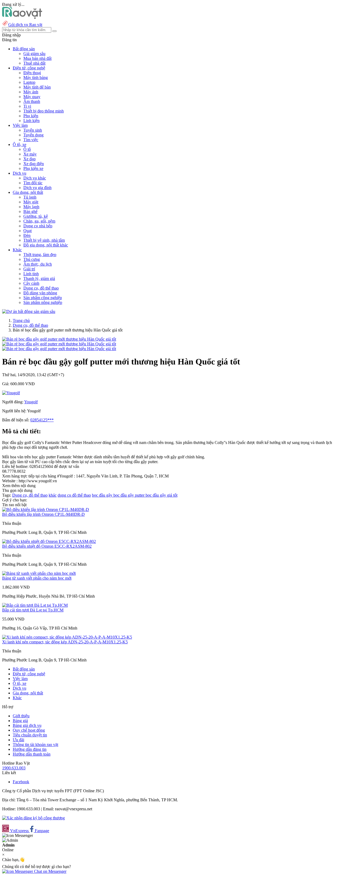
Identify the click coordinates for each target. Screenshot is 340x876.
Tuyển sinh (32, 130)
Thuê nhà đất (34, 63)
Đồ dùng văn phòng (40, 293)
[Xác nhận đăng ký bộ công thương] (33, 818)
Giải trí (29, 269)
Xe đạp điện (33, 163)
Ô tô (27, 149)
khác (53, 495)
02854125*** (42, 420)
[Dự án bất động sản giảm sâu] (28, 311)
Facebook (21, 781)
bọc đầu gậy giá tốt (161, 495)
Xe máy (30, 154)
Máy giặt (30, 202)
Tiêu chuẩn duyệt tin (30, 735)
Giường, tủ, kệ (35, 216)
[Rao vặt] (22, 17)
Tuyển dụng (33, 135)
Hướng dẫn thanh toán (31, 754)
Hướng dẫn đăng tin (29, 749)
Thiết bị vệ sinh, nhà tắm (44, 240)
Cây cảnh (31, 283)
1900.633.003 (14, 768)
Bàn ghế (30, 211)
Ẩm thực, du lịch (37, 264)
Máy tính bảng (35, 77)
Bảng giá (20, 720)
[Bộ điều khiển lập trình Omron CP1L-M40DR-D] (45, 509)
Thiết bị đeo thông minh (43, 111)
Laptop (29, 82)
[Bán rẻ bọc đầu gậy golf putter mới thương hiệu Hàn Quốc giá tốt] (59, 339)
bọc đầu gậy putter (129, 495)
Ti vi (27, 106)
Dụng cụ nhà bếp (37, 226)
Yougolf (31, 402)
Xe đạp (29, 159)
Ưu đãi (18, 739)
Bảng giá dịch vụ (27, 725)
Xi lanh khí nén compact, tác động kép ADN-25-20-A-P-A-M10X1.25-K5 (65, 642)
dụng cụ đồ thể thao (74, 495)
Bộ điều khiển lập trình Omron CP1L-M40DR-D (43, 514)
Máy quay (31, 96)
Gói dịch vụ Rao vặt (25, 24)
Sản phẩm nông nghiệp (42, 302)
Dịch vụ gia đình (37, 187)
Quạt (27, 230)
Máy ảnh (30, 92)
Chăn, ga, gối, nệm (39, 221)
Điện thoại (32, 72)
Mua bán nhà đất (37, 58)
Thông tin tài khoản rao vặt (35, 744)
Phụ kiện (30, 116)
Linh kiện (31, 120)
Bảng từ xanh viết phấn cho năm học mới (36, 578)
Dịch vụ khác (34, 178)
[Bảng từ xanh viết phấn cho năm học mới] (39, 573)
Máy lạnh (31, 206)
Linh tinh (31, 273)
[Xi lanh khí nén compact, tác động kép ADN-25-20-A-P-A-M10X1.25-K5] (67, 637)
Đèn (27, 235)
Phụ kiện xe (33, 168)
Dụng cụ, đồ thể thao (41, 288)
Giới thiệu (21, 716)
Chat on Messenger (49, 871)
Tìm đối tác (32, 183)
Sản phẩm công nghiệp (42, 297)
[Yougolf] (11, 393)
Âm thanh (31, 101)
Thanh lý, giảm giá (39, 278)
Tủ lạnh (29, 197)
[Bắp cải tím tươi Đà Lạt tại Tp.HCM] (35, 605)
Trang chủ (21, 320)
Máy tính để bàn (37, 87)
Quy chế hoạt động (29, 730)
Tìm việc (30, 139)
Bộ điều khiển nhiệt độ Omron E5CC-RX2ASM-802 (47, 546)
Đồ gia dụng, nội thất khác (45, 245)
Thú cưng (31, 259)
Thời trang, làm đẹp (39, 254)
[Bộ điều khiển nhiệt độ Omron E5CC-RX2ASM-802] (49, 541)
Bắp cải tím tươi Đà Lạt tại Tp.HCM (32, 610)
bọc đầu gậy (102, 495)
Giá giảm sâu (34, 53)
